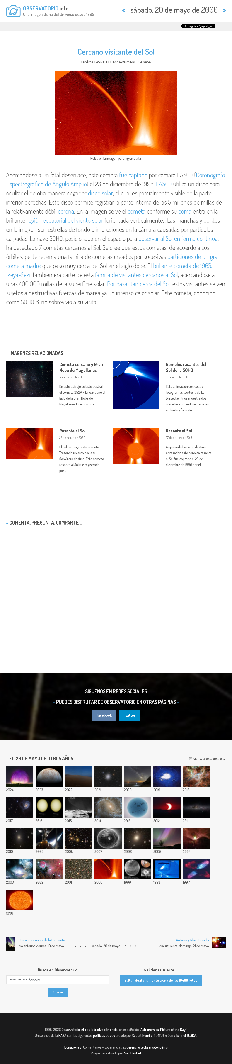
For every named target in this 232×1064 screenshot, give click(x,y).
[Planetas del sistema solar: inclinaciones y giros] (167, 776)
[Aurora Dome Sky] (19, 776)
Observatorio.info (74, 1029)
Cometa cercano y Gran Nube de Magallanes (81, 367)
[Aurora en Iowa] (167, 838)
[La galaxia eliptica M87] (137, 838)
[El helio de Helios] (19, 900)
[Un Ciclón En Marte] (137, 869)
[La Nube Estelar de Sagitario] (78, 869)
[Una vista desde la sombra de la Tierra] (78, 776)
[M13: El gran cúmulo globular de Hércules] (108, 776)
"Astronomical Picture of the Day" (163, 1029)
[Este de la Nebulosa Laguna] (49, 869)
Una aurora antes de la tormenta (42, 940)
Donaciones (72, 1047)
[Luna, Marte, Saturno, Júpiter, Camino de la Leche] (137, 776)
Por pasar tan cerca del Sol (138, 284)
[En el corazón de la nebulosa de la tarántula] (196, 776)
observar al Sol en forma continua (178, 238)
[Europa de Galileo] (49, 776)
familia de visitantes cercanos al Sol (136, 275)
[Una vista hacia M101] (19, 807)
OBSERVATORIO (40, 8)
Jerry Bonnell (176, 1035)
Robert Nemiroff (143, 1035)
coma (184, 211)
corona (66, 211)
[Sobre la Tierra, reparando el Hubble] (49, 838)
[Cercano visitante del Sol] (108, 869)
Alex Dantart (132, 1053)
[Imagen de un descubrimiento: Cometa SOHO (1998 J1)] (167, 869)
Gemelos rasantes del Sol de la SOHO (186, 367)
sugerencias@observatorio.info (145, 1047)
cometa (136, 211)
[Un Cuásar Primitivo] (19, 869)
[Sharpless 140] (196, 838)
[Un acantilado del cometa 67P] (78, 807)
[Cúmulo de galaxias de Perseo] (78, 838)
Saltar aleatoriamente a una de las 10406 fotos (160, 980)
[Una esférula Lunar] (108, 838)
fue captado (133, 175)
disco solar (100, 193)
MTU (160, 1035)
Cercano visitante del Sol (116, 51)
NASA (62, 1035)
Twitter (129, 715)
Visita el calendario (207, 759)
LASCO (164, 184)
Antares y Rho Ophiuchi (192, 940)
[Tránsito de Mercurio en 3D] (49, 807)
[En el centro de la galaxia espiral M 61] (108, 807)
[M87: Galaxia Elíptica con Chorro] (19, 838)
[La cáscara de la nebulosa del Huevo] (196, 869)
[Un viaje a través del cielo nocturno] (196, 807)
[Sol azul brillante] (137, 807)
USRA (192, 1035)
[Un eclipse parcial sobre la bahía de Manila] (167, 807)
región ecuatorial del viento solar (65, 220)
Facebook (104, 715)
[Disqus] (116, 587)
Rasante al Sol (72, 431)
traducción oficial (106, 1029)
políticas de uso (104, 1035)
